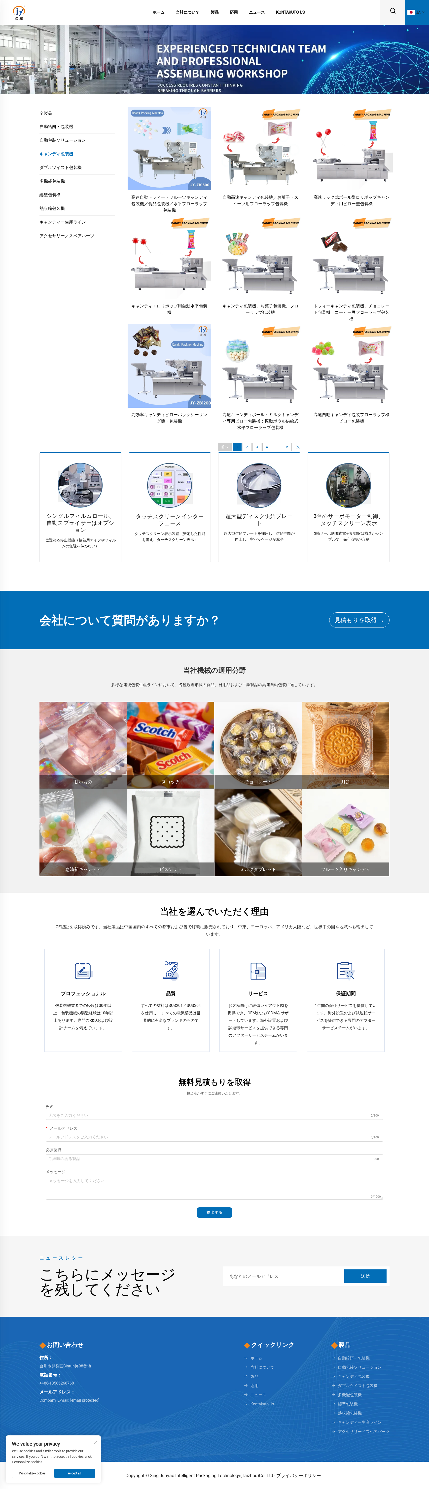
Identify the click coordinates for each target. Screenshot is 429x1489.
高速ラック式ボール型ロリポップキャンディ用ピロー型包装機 (352, 200)
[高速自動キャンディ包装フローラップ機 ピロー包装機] (351, 365)
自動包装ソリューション (62, 140)
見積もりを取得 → (359, 620)
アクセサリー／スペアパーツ (66, 235)
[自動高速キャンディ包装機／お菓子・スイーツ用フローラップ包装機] (260, 148)
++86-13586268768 (56, 1383)
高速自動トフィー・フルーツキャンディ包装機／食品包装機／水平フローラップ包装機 (169, 204)
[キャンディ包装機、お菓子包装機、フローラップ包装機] (260, 257)
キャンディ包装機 (56, 153)
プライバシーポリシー (298, 1475)
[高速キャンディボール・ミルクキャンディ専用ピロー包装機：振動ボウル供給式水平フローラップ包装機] (260, 365)
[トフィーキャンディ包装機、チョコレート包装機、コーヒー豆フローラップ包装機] (351, 257)
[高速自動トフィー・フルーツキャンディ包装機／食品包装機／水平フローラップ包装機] (169, 148)
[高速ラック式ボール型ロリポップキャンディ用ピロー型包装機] (351, 148)
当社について (188, 12)
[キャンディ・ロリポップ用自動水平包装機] (169, 257)
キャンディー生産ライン (62, 222)
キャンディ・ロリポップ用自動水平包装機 (169, 309)
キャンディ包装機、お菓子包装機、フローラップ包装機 (260, 309)
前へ (224, 447)
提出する (214, 1212)
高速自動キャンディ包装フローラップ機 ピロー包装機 (352, 418)
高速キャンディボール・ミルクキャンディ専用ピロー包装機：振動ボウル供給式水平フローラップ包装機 (260, 421)
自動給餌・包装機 (56, 126)
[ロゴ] (18, 12)
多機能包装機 (52, 181)
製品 (215, 12)
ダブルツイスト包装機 (60, 167)
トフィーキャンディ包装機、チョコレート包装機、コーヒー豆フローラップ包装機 (352, 312)
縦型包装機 (50, 194)
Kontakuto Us (290, 12)
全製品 (45, 113)
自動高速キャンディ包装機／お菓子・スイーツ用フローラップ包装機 (260, 200)
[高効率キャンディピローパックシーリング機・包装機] (169, 365)
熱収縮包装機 (52, 208)
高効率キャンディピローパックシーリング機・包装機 (169, 418)
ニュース (257, 12)
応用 (234, 12)
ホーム (159, 12)
